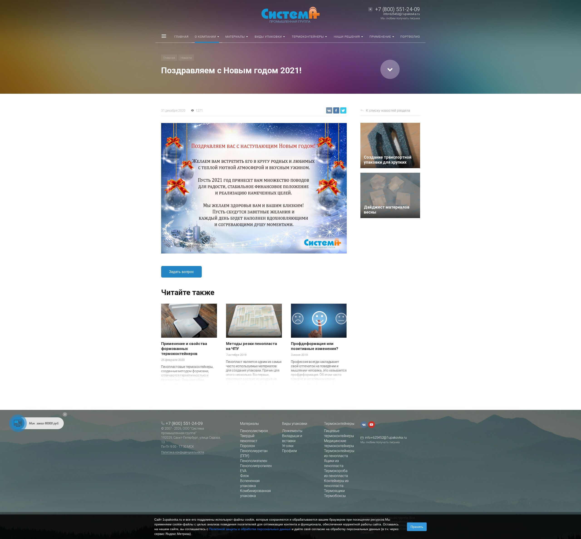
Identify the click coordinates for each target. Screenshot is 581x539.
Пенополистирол (254, 431)
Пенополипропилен (256, 466)
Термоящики (334, 491)
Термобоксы (335, 496)
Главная (169, 57)
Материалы (249, 423)
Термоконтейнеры (339, 423)
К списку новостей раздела (388, 110)
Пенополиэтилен (253, 461)
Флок (244, 476)
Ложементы (292, 431)
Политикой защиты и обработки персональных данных (250, 529)
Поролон (247, 446)
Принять (417, 527)
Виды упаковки (294, 423)
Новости (186, 57)
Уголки (287, 446)
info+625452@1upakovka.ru (401, 14)
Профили (289, 451)
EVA (243, 471)
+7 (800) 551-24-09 (397, 9)
